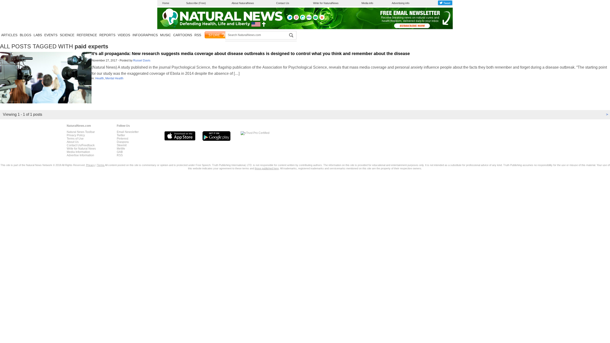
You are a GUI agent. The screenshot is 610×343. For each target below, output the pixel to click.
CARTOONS (182, 35)
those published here (267, 168)
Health (99, 78)
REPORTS (107, 35)
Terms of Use (75, 138)
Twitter (121, 135)
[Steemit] (302, 19)
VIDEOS (124, 35)
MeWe (121, 148)
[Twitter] (289, 19)
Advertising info (400, 3)
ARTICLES (9, 35)
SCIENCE (67, 35)
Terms (101, 165)
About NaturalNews (243, 3)
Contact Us (282, 3)
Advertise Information (80, 155)
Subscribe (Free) (196, 3)
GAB (120, 152)
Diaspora (123, 142)
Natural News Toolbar (81, 132)
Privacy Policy (76, 135)
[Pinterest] (296, 19)
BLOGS (25, 35)
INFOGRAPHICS (145, 35)
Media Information (78, 152)
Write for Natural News (81, 148)
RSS (197, 35)
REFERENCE (87, 35)
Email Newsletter (128, 132)
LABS (38, 35)
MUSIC (165, 35)
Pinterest (122, 138)
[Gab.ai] (315, 19)
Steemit (122, 145)
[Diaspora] (322, 19)
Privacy (90, 165)
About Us (73, 142)
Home (165, 3)
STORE (214, 35)
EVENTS (50, 35)
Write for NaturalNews (326, 3)
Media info (367, 3)
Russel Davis (141, 60)
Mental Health (114, 78)
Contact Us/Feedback (81, 145)
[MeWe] (309, 19)
